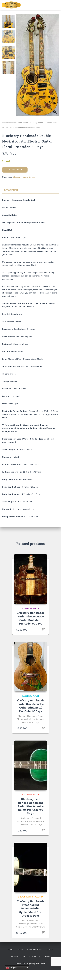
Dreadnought (24, 897)
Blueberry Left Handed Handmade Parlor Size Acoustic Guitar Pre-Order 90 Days (30, 806)
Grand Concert (22, 123)
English (13, 967)
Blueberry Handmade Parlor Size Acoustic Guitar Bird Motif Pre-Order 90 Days (30, 618)
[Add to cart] (43, 629)
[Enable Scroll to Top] (55, 964)
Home (4, 123)
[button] (55, 66)
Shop (20, 950)
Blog (47, 957)
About (50, 950)
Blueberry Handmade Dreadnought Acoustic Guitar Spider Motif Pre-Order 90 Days (30, 908)
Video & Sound (18, 957)
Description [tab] (11, 190)
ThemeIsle (40, 963)
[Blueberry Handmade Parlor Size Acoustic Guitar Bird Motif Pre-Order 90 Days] (30, 579)
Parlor (36, 609)
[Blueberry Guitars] (12, 4)
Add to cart (13, 170)
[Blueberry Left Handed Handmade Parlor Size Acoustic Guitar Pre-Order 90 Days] (30, 765)
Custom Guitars (35, 950)
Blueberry (12, 123)
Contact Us (35, 957)
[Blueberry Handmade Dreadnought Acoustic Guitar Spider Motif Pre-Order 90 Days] (30, 867)
